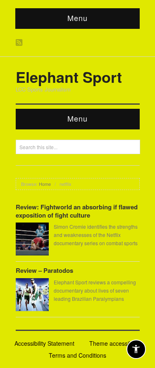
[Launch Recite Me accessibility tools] (136, 349)
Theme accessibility (115, 343)
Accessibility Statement (44, 343)
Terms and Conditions (77, 355)
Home (45, 183)
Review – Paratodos (44, 270)
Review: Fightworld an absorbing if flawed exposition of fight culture (77, 211)
